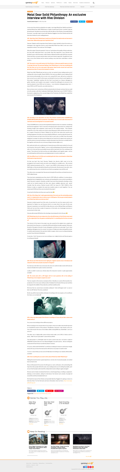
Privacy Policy (35, 463)
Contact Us (28, 465)
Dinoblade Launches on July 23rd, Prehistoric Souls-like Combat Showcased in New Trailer (81, 447)
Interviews (30, 11)
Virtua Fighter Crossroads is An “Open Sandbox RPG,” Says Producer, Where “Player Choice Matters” (38, 447)
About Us (33, 465)
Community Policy (49, 463)
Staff (37, 465)
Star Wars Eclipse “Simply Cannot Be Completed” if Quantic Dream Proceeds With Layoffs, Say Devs (60, 447)
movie (49, 393)
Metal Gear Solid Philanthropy (41, 393)
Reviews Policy (41, 463)
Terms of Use (28, 463)
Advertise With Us (29, 466)
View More (31, 423)
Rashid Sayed (35, 21)
